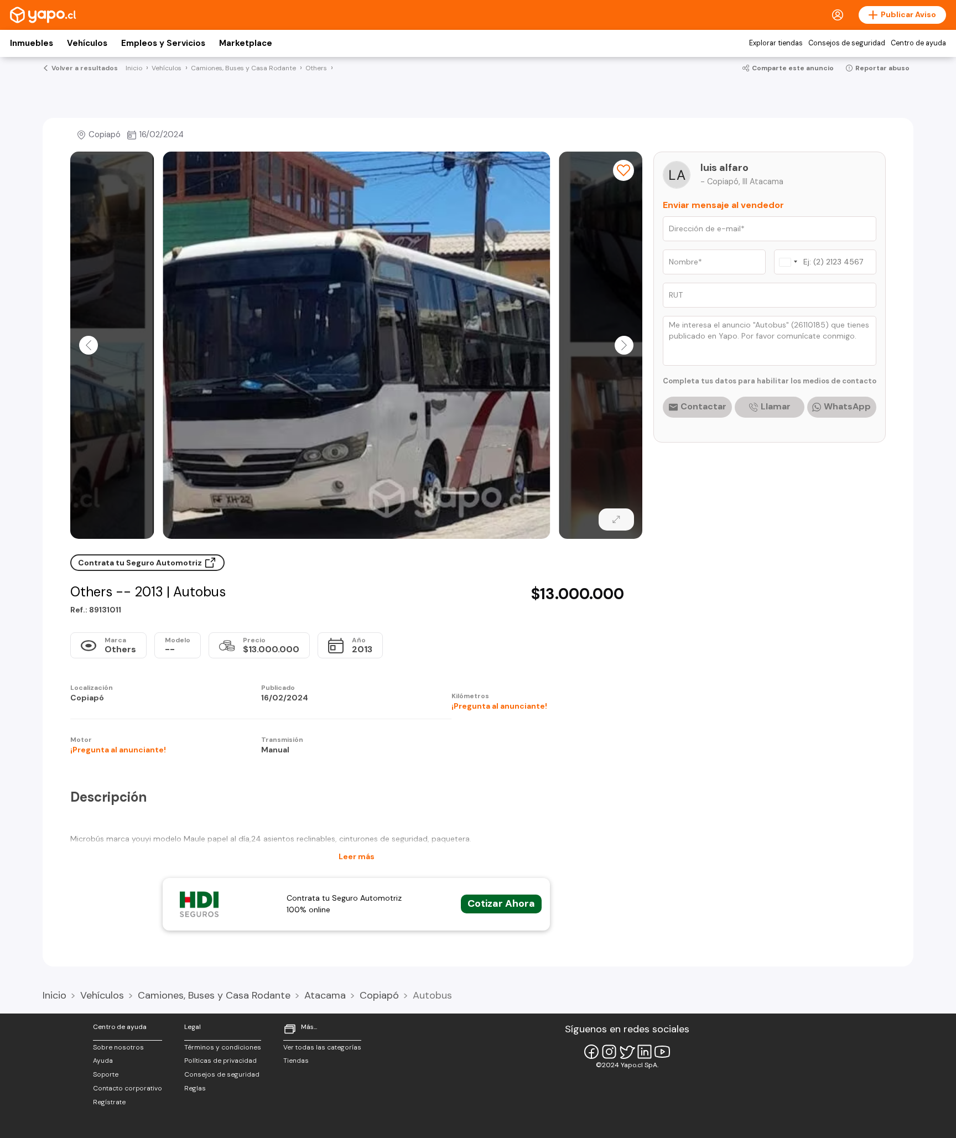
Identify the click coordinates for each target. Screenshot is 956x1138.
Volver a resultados (84, 68)
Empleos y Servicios (163, 43)
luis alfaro (724, 167)
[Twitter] (627, 1052)
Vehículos (87, 43)
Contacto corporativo (127, 1088)
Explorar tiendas (776, 43)
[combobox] (788, 262)
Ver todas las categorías (322, 1047)
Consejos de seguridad (846, 43)
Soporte (105, 1074)
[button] (88, 345)
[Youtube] (662, 1052)
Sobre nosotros (118, 1047)
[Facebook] (591, 1052)
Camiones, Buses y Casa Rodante (214, 995)
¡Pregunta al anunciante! (499, 706)
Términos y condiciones (222, 1047)
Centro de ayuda (918, 43)
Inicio (54, 995)
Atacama (325, 995)
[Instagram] (609, 1052)
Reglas (195, 1088)
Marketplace (245, 43)
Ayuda (103, 1060)
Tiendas (296, 1060)
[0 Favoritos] (623, 170)
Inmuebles (31, 43)
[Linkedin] (644, 1052)
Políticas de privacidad (220, 1060)
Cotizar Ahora (501, 903)
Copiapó (379, 995)
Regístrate (109, 1102)
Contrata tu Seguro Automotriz (141, 563)
